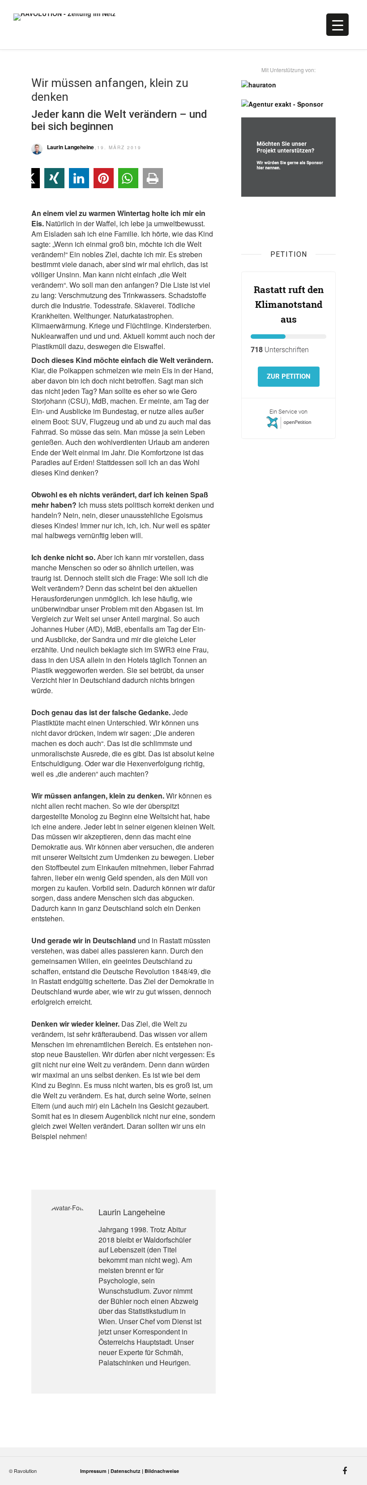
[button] (54, 178)
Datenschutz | (128, 1471)
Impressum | (95, 1471)
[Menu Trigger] (337, 24)
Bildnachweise (162, 1471)
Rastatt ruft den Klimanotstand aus (289, 304)
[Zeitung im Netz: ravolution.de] (137, 26)
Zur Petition (289, 376)
